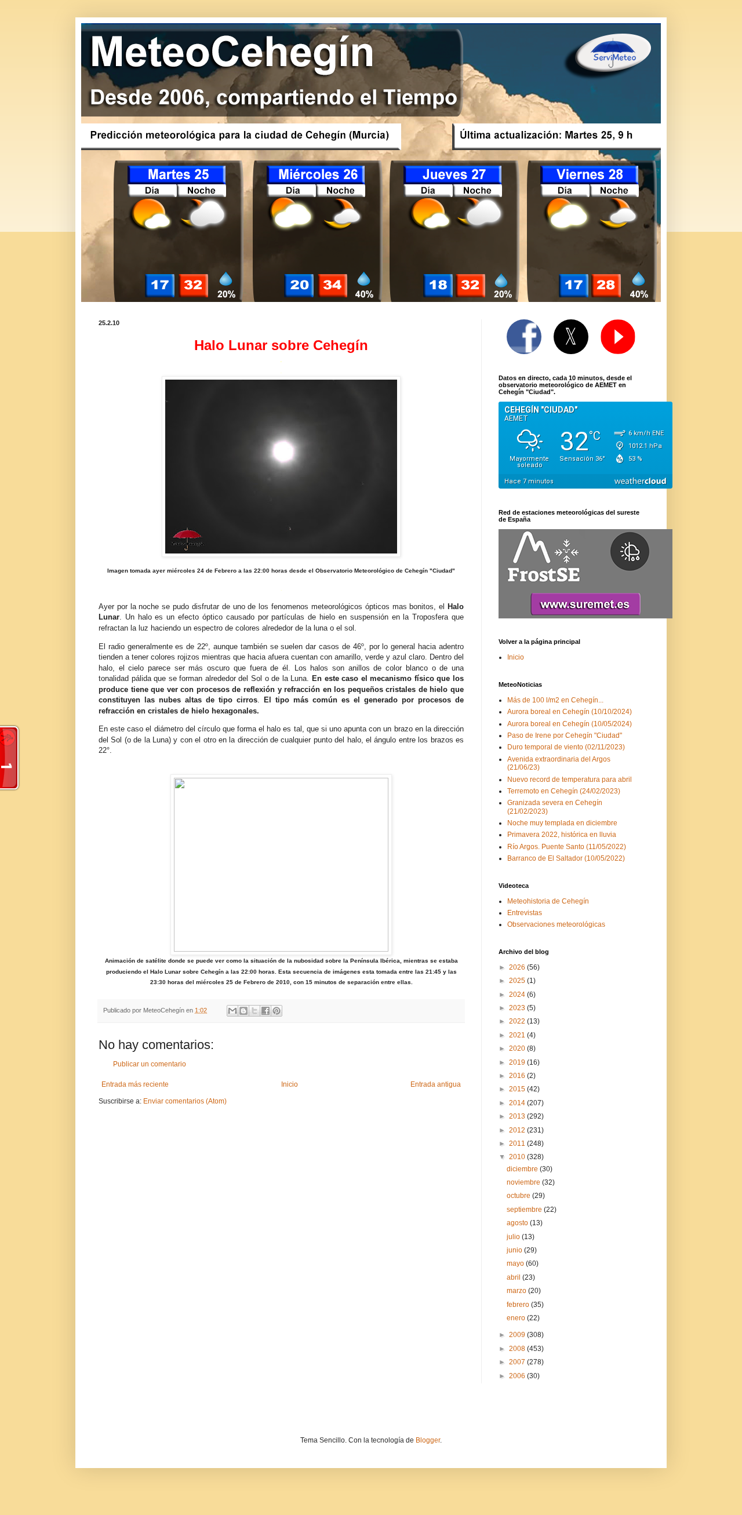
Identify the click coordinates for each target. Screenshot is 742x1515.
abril (514, 1277)
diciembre (523, 1169)
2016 (518, 1076)
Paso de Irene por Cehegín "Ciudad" (564, 735)
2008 (518, 1349)
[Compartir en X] (254, 1011)
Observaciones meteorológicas (556, 924)
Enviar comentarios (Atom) (185, 1101)
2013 (518, 1116)
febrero (519, 1305)
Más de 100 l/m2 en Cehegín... (555, 700)
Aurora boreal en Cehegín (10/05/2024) (569, 724)
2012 (518, 1130)
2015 (518, 1089)
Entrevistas (524, 913)
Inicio (289, 1084)
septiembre (525, 1210)
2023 (518, 1008)
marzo (517, 1291)
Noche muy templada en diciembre (562, 823)
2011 (518, 1143)
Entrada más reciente (135, 1084)
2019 (518, 1062)
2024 (518, 994)
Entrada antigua (435, 1084)
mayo (516, 1263)
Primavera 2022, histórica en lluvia (561, 835)
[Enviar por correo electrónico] (232, 1011)
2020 (518, 1048)
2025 (518, 981)
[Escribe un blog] (243, 1011)
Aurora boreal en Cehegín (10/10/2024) (569, 712)
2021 (518, 1035)
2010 (518, 1157)
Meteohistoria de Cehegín (548, 901)
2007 (518, 1362)
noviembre (524, 1182)
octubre (519, 1196)
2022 (518, 1021)
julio (514, 1237)
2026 (518, 967)
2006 (518, 1376)
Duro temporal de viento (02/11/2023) (566, 747)
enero (517, 1318)
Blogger (428, 1440)
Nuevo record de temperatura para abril (569, 779)
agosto (518, 1223)
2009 (518, 1335)
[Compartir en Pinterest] (276, 1011)
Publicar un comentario (149, 1064)
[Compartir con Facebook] (265, 1011)
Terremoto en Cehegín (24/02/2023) (563, 791)
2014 (518, 1103)
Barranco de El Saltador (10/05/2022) (566, 858)
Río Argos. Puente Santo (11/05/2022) (566, 847)
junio (515, 1250)
